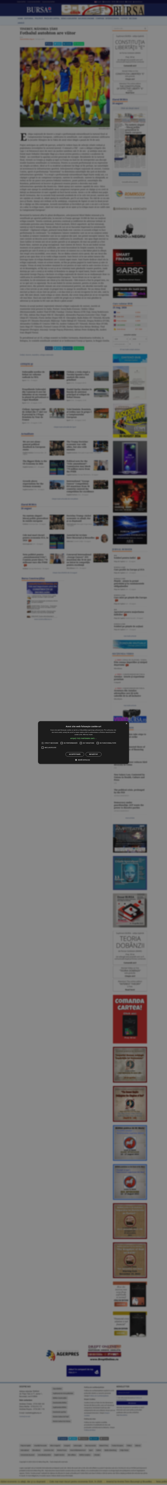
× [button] (126, 723)
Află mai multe (88, 734)
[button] (83, 738)
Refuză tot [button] (93, 754)
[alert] (83, 742)
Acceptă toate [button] (74, 754)
